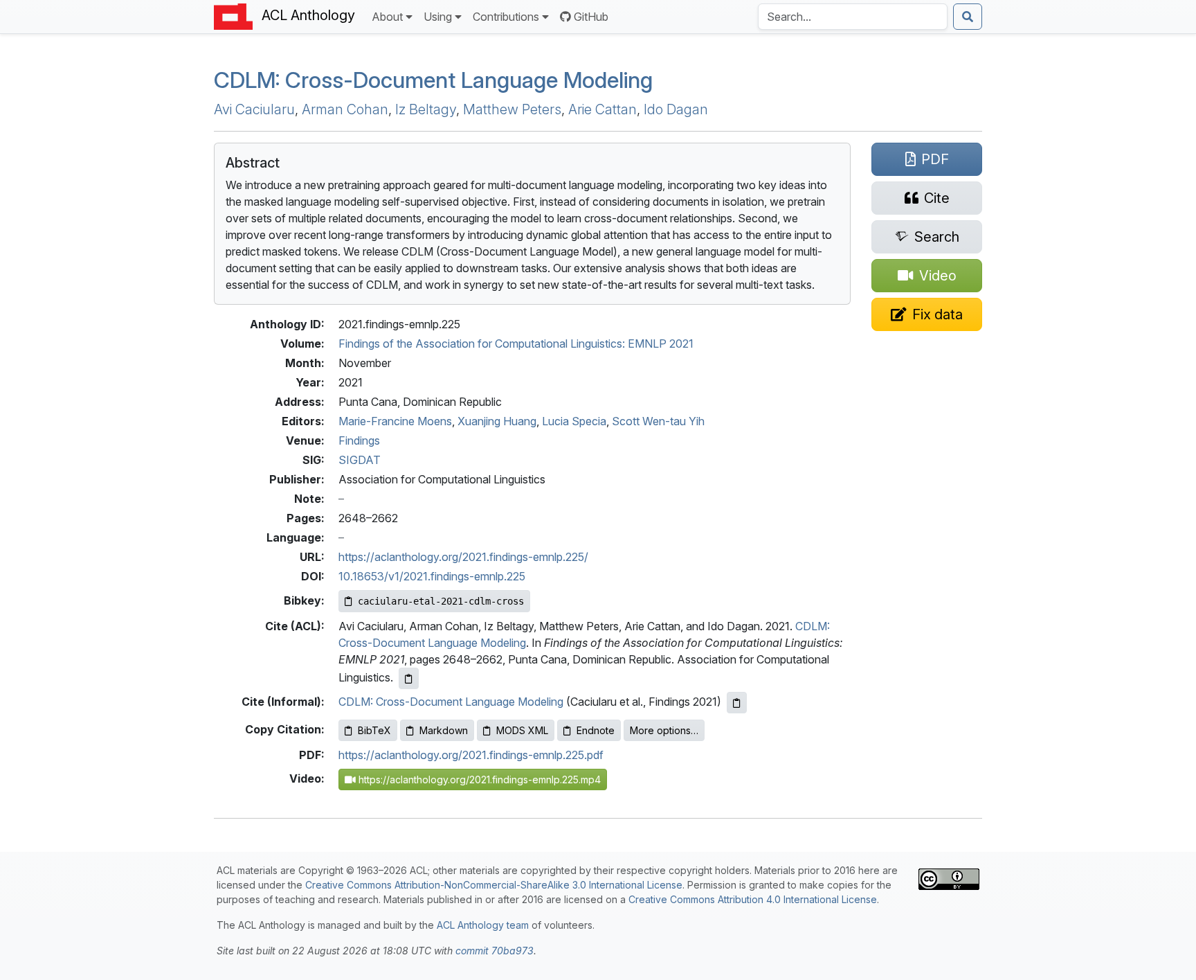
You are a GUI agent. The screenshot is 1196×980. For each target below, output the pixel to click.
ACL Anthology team (483, 925)
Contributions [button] (506, 17)
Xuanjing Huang (496, 421)
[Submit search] (967, 16)
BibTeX (374, 730)
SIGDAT (359, 460)
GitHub (591, 17)
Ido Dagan (676, 109)
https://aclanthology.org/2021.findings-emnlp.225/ (463, 557)
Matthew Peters (512, 109)
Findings (359, 440)
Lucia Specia (574, 421)
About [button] (387, 17)
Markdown (443, 730)
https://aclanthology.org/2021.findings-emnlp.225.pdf (471, 755)
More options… (664, 730)
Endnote (596, 730)
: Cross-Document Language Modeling (433, 79)
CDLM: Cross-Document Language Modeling (450, 702)
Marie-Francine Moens (395, 421)
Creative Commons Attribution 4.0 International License (752, 899)
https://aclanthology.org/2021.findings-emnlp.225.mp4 (478, 779)
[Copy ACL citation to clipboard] (409, 678)
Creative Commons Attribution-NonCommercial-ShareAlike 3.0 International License (493, 885)
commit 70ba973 (494, 950)
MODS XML (522, 730)
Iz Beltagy (425, 109)
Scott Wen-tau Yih (658, 421)
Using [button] (438, 17)
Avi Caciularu (254, 109)
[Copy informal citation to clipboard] (737, 702)
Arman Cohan (345, 109)
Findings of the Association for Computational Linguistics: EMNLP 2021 (516, 343)
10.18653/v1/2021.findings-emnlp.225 (431, 576)
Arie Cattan (602, 109)
